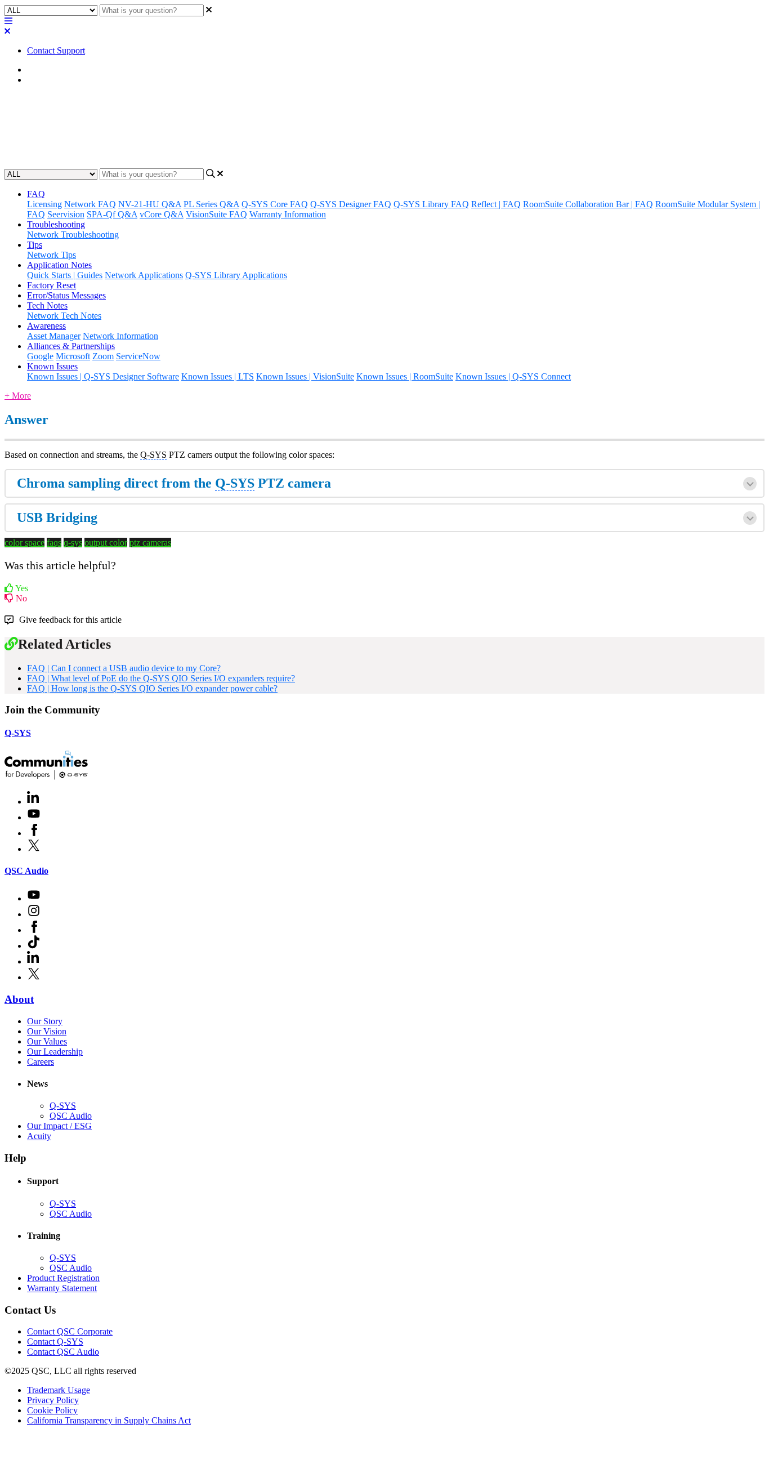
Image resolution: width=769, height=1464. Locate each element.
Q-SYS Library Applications (236, 275)
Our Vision (46, 1031)
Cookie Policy (52, 1410)
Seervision (65, 214)
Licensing (44, 204)
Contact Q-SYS (55, 1341)
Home (38, 69)
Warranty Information (287, 214)
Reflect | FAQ (496, 204)
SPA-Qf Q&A (112, 214)
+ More (18, 395)
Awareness (46, 326)
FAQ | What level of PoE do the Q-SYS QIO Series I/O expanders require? (161, 678)
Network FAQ (90, 204)
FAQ (36, 79)
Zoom (103, 356)
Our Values (47, 1041)
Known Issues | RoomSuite (404, 376)
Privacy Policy (53, 1400)
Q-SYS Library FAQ (431, 204)
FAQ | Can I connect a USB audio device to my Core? (124, 668)
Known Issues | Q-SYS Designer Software (103, 376)
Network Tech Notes (64, 315)
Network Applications (144, 275)
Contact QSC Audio (63, 1351)
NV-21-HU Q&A (149, 204)
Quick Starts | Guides (64, 275)
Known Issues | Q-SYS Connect (513, 376)
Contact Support (56, 50)
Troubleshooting (56, 224)
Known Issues (52, 366)
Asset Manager (54, 336)
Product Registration (63, 1278)
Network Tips (51, 255)
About (19, 999)
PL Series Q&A (211, 204)
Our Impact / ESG (59, 1126)
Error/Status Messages (66, 295)
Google (40, 356)
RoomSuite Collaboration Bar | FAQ (588, 204)
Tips (34, 244)
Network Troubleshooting (73, 234)
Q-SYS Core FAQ (275, 204)
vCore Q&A (162, 214)
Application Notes (59, 265)
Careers (40, 1061)
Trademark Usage (58, 1390)
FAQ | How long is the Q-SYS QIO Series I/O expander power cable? (152, 688)
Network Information (120, 336)
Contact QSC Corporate (70, 1331)
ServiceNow (138, 356)
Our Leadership (55, 1051)
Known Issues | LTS (217, 376)
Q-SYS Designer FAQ (350, 204)
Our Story (44, 1021)
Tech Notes (47, 305)
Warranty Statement (62, 1288)
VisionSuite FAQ (216, 214)
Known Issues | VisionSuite (305, 376)
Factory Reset (51, 285)
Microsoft (73, 356)
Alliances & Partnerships (71, 346)
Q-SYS (18, 733)
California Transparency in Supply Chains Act (109, 1420)
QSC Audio (26, 871)
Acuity (39, 1136)
